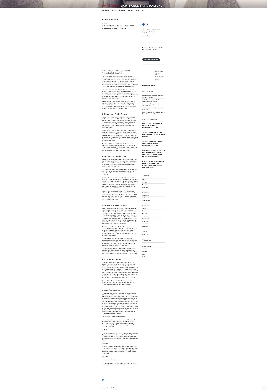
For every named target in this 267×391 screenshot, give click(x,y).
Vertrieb (144, 256)
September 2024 (146, 200)
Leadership (144, 249)
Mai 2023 (144, 211)
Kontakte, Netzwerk (146, 246)
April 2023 (144, 213)
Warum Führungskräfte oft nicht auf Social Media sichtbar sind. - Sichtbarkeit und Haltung (153, 152)
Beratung (114, 10)
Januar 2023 (145, 216)
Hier (103, 365)
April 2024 (144, 203)
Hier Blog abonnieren (148, 85)
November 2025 (145, 195)
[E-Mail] (147, 24)
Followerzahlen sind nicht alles (150, 127)
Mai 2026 (144, 179)
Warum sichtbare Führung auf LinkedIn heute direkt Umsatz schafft (152, 165)
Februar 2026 (145, 187)
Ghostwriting (122, 10)
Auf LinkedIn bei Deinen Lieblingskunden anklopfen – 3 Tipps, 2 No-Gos (118, 26)
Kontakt (137, 10)
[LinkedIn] (143, 24)
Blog (143, 10)
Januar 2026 (145, 190)
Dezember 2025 (145, 192)
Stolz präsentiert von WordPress (109, 387)
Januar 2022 (145, 224)
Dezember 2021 (145, 226)
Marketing (144, 251)
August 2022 (145, 221)
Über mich (130, 10)
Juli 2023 (144, 208)
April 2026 (144, 182)
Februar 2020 (145, 234)
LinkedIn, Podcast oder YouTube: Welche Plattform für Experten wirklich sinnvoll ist (153, 113)
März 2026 (144, 185)
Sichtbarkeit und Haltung (141, 5)
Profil (143, 254)
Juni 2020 (144, 231)
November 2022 (145, 218)
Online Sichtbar (105, 10)
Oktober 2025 (145, 198)
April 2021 (144, 229)
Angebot (144, 243)
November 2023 (145, 205)
